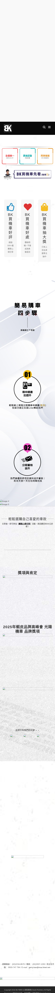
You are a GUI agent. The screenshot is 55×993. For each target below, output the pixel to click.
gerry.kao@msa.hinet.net (39, 967)
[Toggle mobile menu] (49, 127)
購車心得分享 (24, 524)
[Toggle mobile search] (44, 127)
